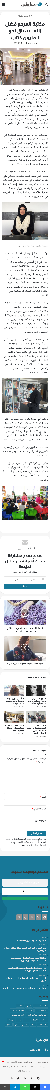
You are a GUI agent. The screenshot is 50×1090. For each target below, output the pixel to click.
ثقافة (20, 16)
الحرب (30, 1010)
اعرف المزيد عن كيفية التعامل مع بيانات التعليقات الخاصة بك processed (27, 844)
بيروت (11, 1019)
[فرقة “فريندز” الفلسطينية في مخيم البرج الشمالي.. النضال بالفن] (36, 717)
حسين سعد (32, 43)
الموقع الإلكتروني (39, 821)
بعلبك (19, 1019)
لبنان (16, 1024)
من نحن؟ (41, 1039)
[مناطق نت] (32, 5)
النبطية (44, 1019)
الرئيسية (26, 16)
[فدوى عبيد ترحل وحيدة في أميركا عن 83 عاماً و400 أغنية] (36, 690)
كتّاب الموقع (39, 1050)
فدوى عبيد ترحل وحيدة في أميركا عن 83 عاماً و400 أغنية (37, 701)
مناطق (9, 1024)
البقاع (29, 1005)
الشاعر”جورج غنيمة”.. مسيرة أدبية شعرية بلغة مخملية (14, 701)
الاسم (43, 797)
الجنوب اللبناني (41, 1010)
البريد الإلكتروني (39, 809)
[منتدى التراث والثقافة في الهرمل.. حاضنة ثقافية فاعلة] (14, 717)
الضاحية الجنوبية (18, 1015)
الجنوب (20, 1005)
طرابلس (25, 1024)
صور (33, 1024)
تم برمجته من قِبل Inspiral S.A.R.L (34, 1066)
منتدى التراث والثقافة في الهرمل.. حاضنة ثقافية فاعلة (14, 728)
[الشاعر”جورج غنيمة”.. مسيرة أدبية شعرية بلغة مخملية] (14, 690)
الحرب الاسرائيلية (18, 1010)
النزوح (35, 1019)
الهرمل (27, 1019)
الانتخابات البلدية (40, 1005)
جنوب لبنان (42, 1024)
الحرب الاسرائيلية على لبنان (37, 1015)
